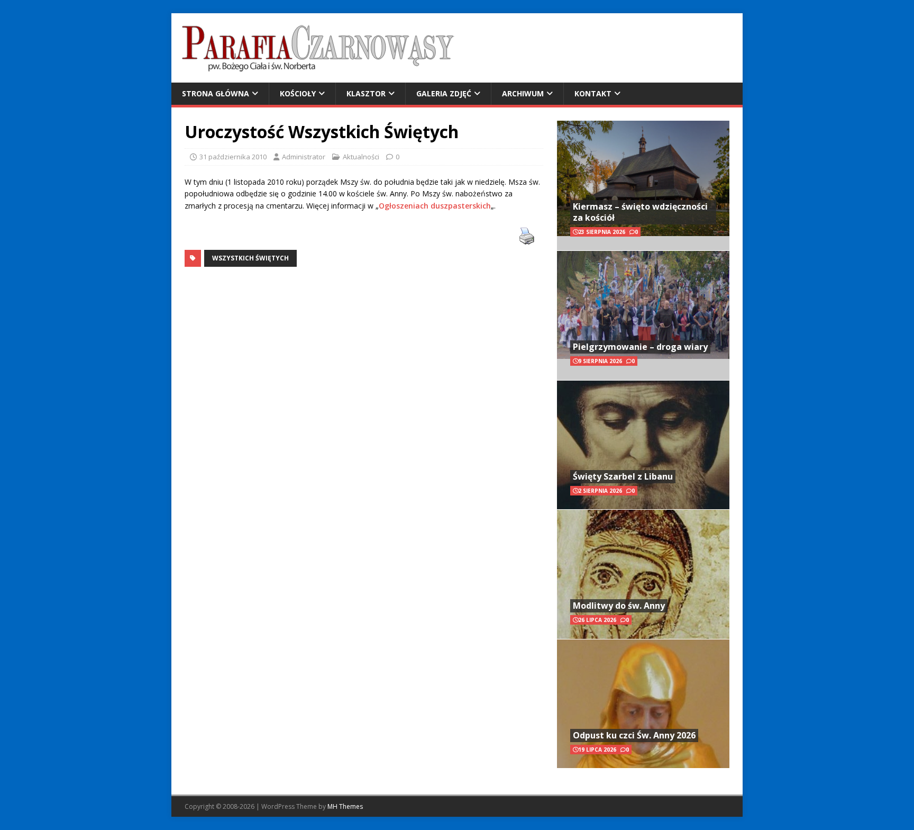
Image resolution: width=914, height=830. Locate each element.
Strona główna (215, 93)
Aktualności (361, 156)
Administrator (303, 156)
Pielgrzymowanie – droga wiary (640, 347)
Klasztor (366, 93)
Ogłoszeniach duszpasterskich (435, 206)
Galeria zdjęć (443, 93)
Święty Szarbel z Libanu (623, 476)
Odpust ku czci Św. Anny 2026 (634, 735)
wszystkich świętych (250, 258)
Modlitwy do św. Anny (619, 605)
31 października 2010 (233, 156)
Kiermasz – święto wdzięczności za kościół (640, 212)
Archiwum (523, 93)
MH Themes (345, 806)
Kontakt (592, 93)
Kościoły (298, 93)
